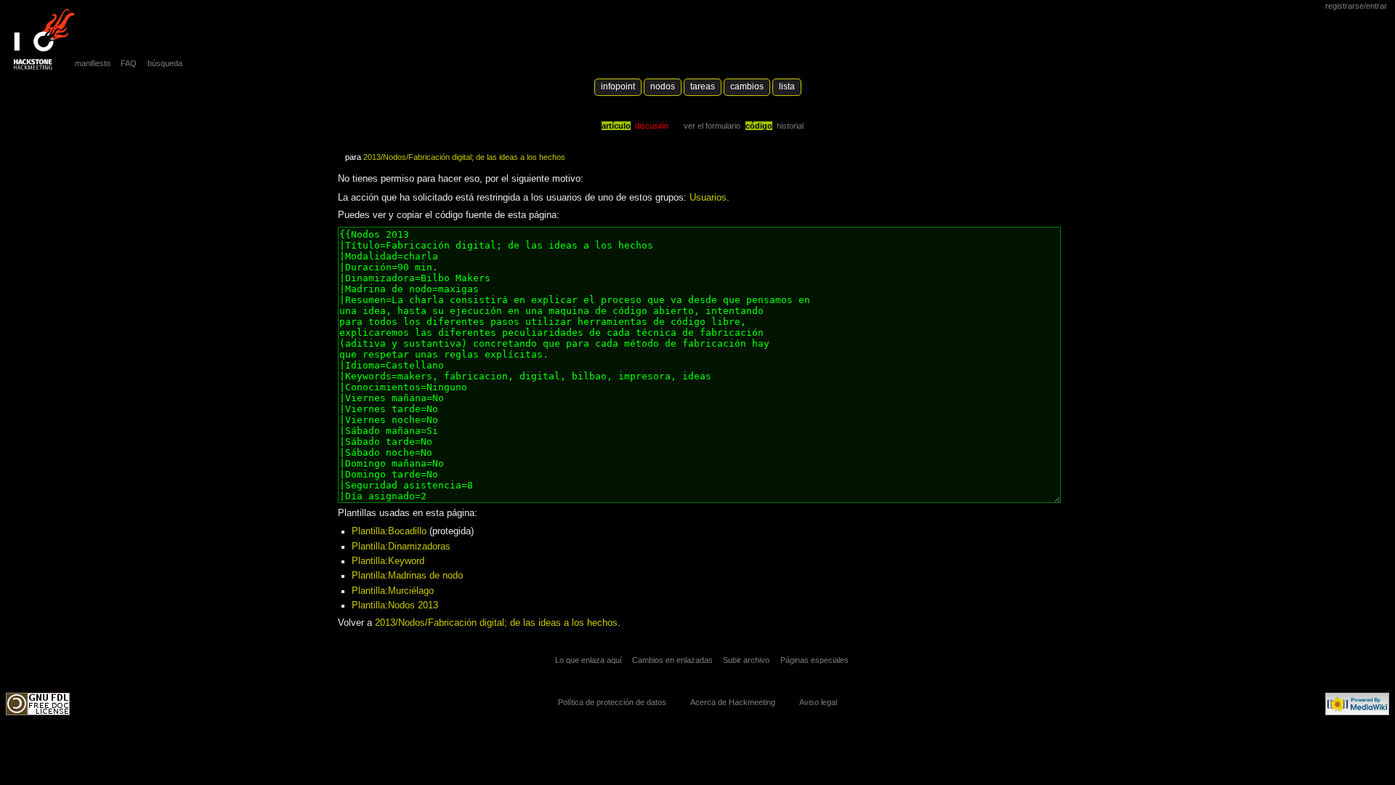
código (758, 125)
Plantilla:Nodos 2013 (395, 605)
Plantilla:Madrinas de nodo (407, 576)
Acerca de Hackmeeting (732, 702)
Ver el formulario (712, 125)
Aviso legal (818, 702)
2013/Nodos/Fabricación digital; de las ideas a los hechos (464, 157)
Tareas (702, 86)
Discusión (651, 125)
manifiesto (92, 63)
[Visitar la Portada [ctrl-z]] (40, 40)
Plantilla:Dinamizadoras (401, 547)
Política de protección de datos (612, 702)
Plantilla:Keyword (388, 561)
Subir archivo (746, 660)
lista (787, 86)
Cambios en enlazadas (672, 660)
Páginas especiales (814, 660)
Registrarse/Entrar (1356, 5)
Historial (790, 125)
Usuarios (708, 198)
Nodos (662, 86)
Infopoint (618, 86)
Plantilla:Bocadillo (389, 531)
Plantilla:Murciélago (393, 591)
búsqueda (164, 63)
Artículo (616, 125)
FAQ (129, 63)
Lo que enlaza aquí (588, 660)
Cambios (747, 86)
